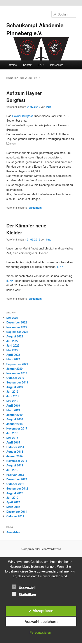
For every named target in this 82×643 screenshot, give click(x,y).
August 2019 (14, 387)
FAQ (41, 65)
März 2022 (13, 359)
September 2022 (17, 332)
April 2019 (13, 405)
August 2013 (14, 465)
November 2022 (16, 327)
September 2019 (17, 382)
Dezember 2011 (16, 511)
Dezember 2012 (16, 479)
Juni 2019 (12, 396)
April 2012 (13, 502)
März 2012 (13, 507)
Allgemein (35, 208)
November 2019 (16, 373)
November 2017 (16, 428)
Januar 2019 (14, 415)
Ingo (48, 107)
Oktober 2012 (15, 484)
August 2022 (14, 336)
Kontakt (27, 65)
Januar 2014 (14, 456)
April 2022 (13, 354)
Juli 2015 (12, 433)
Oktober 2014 (15, 447)
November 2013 (16, 461)
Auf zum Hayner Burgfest (24, 96)
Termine (12, 65)
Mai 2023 (12, 318)
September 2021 (17, 364)
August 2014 (14, 451)
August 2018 (14, 419)
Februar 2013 (15, 475)
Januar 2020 (14, 368)
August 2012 (14, 493)
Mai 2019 (12, 401)
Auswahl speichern (41, 622)
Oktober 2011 (15, 516)
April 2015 (13, 442)
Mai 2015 (12, 438)
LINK (60, 267)
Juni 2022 (12, 345)
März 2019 (13, 410)
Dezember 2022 (16, 322)
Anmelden (13, 532)
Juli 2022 (12, 341)
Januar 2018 (14, 424)
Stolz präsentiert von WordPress (41, 549)
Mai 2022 (12, 350)
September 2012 (17, 488)
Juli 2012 (12, 497)
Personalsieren (40, 632)
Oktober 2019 (15, 378)
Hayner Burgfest (22, 116)
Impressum (56, 65)
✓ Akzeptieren (41, 611)
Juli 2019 (12, 391)
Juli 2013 (12, 470)
